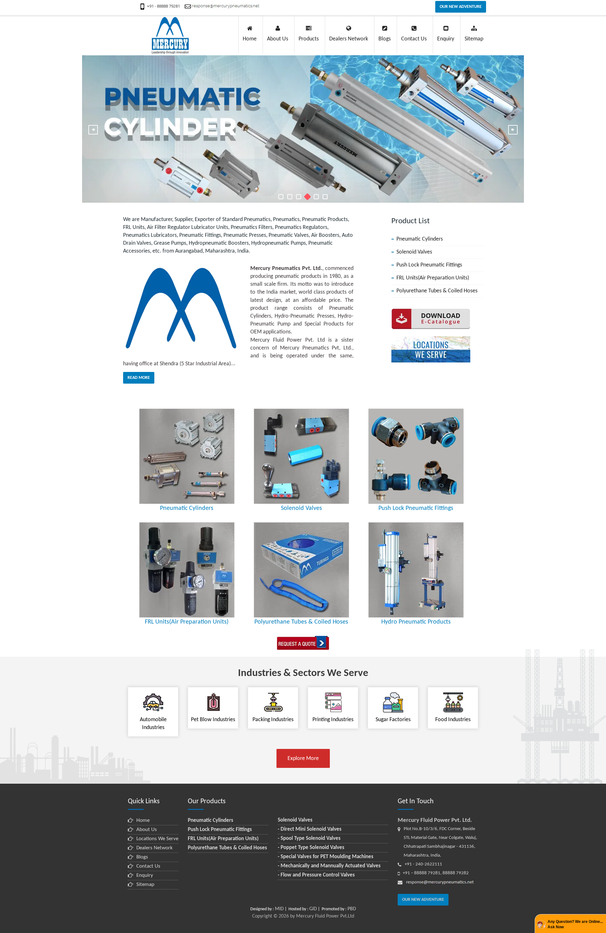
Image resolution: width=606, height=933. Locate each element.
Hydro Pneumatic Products (416, 622)
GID (313, 909)
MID (279, 909)
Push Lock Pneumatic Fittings (429, 265)
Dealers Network (154, 848)
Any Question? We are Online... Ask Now (575, 924)
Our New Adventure (461, 6)
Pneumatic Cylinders (419, 239)
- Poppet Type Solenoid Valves (311, 847)
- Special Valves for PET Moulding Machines (325, 856)
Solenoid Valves (414, 252)
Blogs (142, 857)
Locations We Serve (157, 838)
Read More (139, 377)
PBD (352, 909)
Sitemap (145, 884)
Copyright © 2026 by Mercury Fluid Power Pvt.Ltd (303, 916)
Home (143, 820)
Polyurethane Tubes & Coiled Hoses (437, 291)
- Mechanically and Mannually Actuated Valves (329, 866)
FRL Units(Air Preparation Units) (432, 278)
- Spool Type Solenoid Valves (309, 838)
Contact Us (148, 866)
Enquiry (144, 875)
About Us (146, 829)
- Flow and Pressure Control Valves (316, 875)
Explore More (303, 759)
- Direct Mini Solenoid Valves (310, 829)
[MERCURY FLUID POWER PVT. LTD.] (280, 196)
